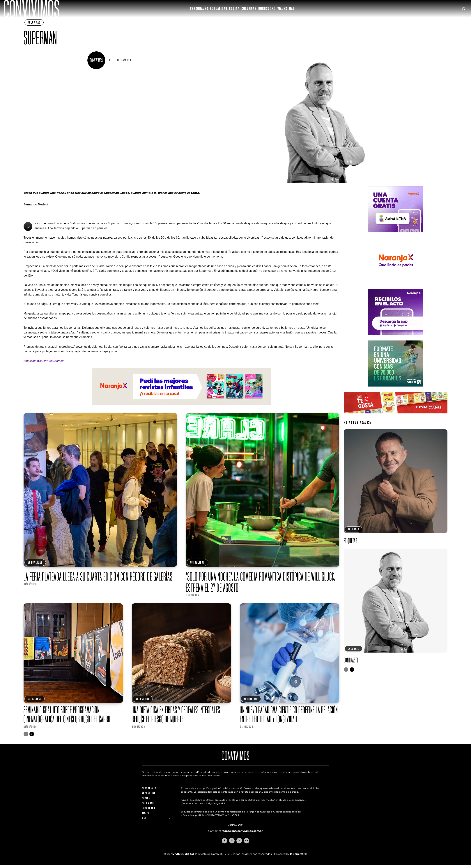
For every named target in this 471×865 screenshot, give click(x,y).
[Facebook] (224, 840)
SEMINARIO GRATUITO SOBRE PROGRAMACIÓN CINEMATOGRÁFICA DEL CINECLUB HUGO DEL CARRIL (67, 714)
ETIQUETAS (350, 540)
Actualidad (35, 562)
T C (108, 60)
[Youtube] (246, 840)
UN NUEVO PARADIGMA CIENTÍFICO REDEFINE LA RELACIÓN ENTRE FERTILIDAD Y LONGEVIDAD (289, 714)
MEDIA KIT (235, 825)
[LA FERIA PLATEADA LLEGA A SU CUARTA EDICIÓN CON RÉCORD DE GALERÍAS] (100, 490)
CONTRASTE (351, 660)
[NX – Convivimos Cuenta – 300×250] (395, 235)
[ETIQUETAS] (395, 481)
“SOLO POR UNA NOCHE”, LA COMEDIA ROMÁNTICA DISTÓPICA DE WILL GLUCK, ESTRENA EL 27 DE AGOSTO (260, 582)
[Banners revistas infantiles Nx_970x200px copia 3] (181, 408)
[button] (463, 8)
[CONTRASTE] (395, 601)
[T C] (96, 60)
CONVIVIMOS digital (180, 854)
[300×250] (395, 286)
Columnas (34, 22)
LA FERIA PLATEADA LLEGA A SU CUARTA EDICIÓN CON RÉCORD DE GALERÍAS (99, 576)
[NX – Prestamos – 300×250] (395, 338)
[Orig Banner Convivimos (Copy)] (395, 416)
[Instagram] (232, 840)
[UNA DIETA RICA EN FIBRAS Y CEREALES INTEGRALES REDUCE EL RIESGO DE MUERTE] (181, 653)
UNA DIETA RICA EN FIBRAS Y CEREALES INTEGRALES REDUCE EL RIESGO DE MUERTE (176, 714)
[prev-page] (26, 734)
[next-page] (31, 734)
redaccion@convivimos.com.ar (242, 831)
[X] (239, 840)
